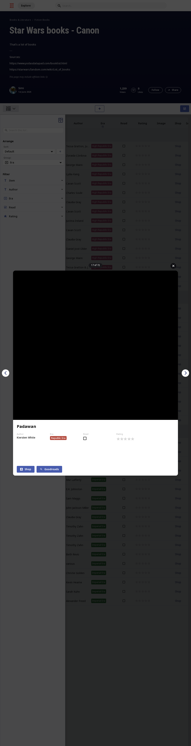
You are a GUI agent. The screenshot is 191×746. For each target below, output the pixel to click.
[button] (5, 373)
